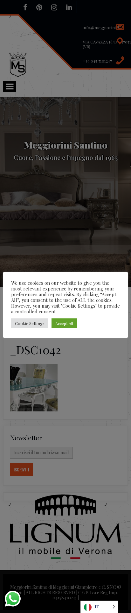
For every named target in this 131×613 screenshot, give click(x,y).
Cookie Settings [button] (30, 323)
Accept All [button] (64, 323)
